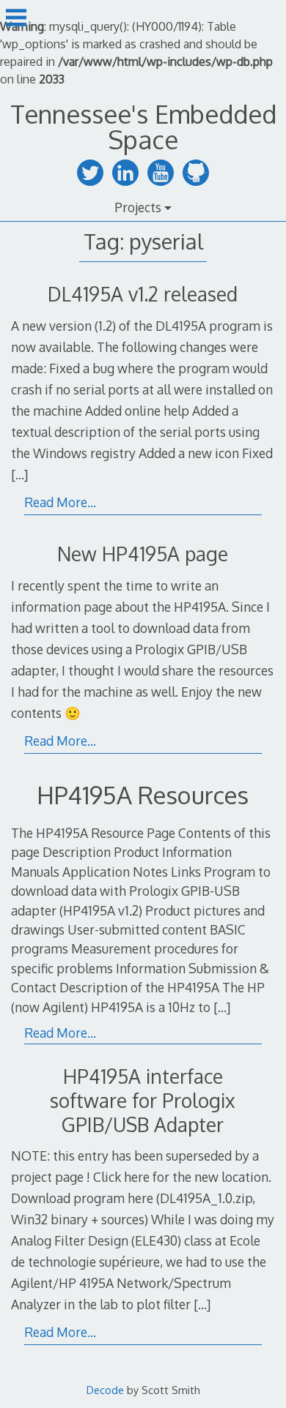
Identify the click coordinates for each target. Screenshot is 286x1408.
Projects (137, 207)
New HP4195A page (142, 554)
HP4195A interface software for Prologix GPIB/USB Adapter (142, 1100)
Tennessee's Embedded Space (143, 126)
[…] (19, 474)
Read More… (60, 502)
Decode (105, 1389)
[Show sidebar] (16, 17)
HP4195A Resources (143, 794)
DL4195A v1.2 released (143, 294)
